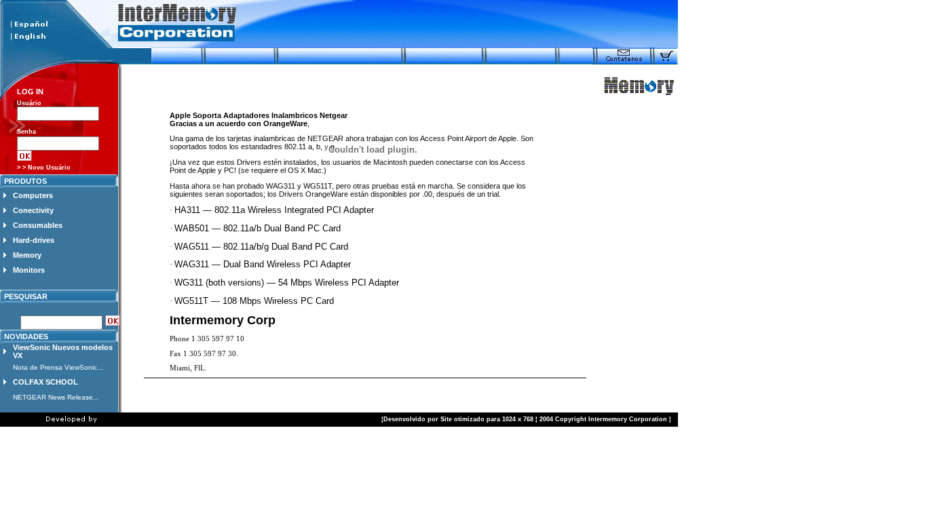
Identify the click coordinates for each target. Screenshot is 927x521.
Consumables (37, 225)
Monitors (29, 270)
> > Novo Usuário (44, 167)
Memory (27, 255)
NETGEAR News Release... (56, 397)
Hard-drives (33, 240)
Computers (33, 195)
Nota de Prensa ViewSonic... (58, 367)
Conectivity (33, 210)
